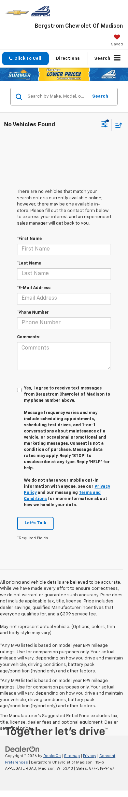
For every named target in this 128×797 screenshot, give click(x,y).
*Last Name (29, 263)
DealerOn (52, 756)
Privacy (89, 756)
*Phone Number (33, 313)
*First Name (29, 239)
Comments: (28, 337)
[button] (25, 58)
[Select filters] (104, 125)
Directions (68, 58)
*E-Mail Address (34, 288)
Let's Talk (35, 523)
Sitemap (72, 756)
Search (100, 96)
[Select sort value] (117, 125)
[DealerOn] (22, 749)
